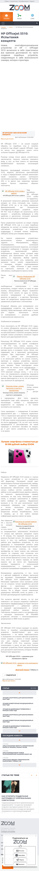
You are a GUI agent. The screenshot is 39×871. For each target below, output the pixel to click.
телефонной (18, 330)
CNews (7, 1)
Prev (19, 693)
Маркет (32, 1)
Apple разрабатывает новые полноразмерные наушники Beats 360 (17, 753)
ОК (13, 266)
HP (17, 152)
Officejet (34, 170)
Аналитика (13, 1)
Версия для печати (7, 139)
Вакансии (4, 830)
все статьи (33, 688)
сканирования (6, 308)
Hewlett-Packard (17, 603)
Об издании (5, 828)
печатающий (15, 170)
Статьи (11, 27)
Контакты (11, 830)
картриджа (13, 422)
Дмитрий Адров (22, 670)
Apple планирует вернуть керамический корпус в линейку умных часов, (18, 746)
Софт (32, 18)
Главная (3, 27)
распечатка (5, 544)
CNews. (33, 670)
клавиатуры (5, 231)
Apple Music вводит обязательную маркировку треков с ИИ (16, 760)
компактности (29, 367)
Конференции (23, 1)
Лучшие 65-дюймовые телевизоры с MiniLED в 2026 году (17, 709)
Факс (35, 242)
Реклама (12, 828)
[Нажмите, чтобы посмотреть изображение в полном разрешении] (14, 193)
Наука (19, 18)
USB (10, 330)
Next (19, 731)
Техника (6, 18)
